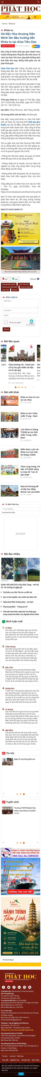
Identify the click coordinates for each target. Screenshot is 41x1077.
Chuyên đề (26, 1060)
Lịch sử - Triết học (17, 1056)
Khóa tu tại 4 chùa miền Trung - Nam (29, 414)
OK (21, 1074)
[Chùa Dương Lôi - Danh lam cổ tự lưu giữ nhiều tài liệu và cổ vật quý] (22, 353)
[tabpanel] (22, 366)
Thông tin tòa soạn (7, 1030)
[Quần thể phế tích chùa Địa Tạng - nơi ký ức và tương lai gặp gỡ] (20, 569)
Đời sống (35, 1060)
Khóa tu (12, 24)
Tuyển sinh (12, 801)
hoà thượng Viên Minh (9, 287)
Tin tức (10, 753)
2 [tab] (19, 387)
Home (4, 24)
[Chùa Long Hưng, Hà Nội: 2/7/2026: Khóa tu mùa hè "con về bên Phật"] (10, 473)
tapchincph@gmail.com (13, 1020)
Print (16, 279)
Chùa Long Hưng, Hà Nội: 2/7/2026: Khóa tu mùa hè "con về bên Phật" (30, 470)
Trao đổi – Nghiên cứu (10, 1060)
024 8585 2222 (14, 1017)
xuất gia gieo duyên (8, 284)
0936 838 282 (13, 1050)
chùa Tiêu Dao (24, 284)
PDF (6, 279)
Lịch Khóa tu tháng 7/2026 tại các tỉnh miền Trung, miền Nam (29, 433)
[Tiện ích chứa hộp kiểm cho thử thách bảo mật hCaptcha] (19, 322)
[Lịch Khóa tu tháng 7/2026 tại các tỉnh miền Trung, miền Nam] (10, 436)
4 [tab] (25, 387)
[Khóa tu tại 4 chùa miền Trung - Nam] (10, 418)
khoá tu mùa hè (26, 287)
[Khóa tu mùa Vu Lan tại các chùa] (10, 401)
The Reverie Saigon (8, 960)
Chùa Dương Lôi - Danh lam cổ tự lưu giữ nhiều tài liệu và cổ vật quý (21, 367)
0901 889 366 (13, 1040)
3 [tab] (22, 387)
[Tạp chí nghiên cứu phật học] (20, 9)
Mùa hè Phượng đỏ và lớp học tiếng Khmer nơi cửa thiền (30, 489)
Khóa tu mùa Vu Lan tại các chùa (30, 398)
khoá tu (15, 290)
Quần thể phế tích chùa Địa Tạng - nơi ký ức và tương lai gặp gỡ (20, 586)
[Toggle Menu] (2, 2)
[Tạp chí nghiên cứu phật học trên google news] (36, 46)
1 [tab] (16, 387)
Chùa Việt (5, 290)
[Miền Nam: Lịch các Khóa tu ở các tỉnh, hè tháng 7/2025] (10, 454)
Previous (8, 387)
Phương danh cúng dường (24, 1030)
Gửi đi (6, 329)
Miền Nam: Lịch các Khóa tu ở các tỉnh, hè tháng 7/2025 (30, 452)
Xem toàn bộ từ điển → (9, 512)
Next (33, 387)
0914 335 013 (24, 1017)
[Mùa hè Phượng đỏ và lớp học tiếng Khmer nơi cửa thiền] (10, 491)
